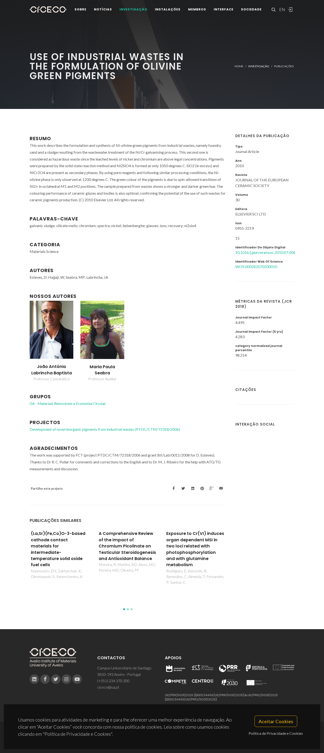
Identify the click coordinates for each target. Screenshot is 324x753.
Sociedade (251, 9)
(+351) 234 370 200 (113, 680)
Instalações (168, 9)
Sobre (80, 9)
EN (281, 9)
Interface (223, 9)
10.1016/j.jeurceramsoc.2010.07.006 (265, 252)
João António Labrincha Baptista (51, 370)
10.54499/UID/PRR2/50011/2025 (193, 699)
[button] (124, 609)
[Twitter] (55, 679)
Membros (197, 9)
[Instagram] (66, 679)
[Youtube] (77, 679)
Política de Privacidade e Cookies (276, 733)
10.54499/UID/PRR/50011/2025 (222, 695)
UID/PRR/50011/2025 (179, 695)
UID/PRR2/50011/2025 (262, 695)
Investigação (133, 9)
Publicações (284, 66)
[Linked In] (34, 679)
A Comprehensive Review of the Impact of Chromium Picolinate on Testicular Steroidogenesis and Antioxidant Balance (127, 546)
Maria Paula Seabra (102, 370)
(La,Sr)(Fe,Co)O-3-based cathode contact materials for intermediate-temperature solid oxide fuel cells (58, 549)
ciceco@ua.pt (108, 687)
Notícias (103, 9)
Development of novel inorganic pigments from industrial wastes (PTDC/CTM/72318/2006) (105, 429)
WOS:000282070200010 (256, 266)
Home (239, 66)
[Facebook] (45, 679)
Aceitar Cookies (276, 721)
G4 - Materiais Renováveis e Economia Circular (68, 403)
